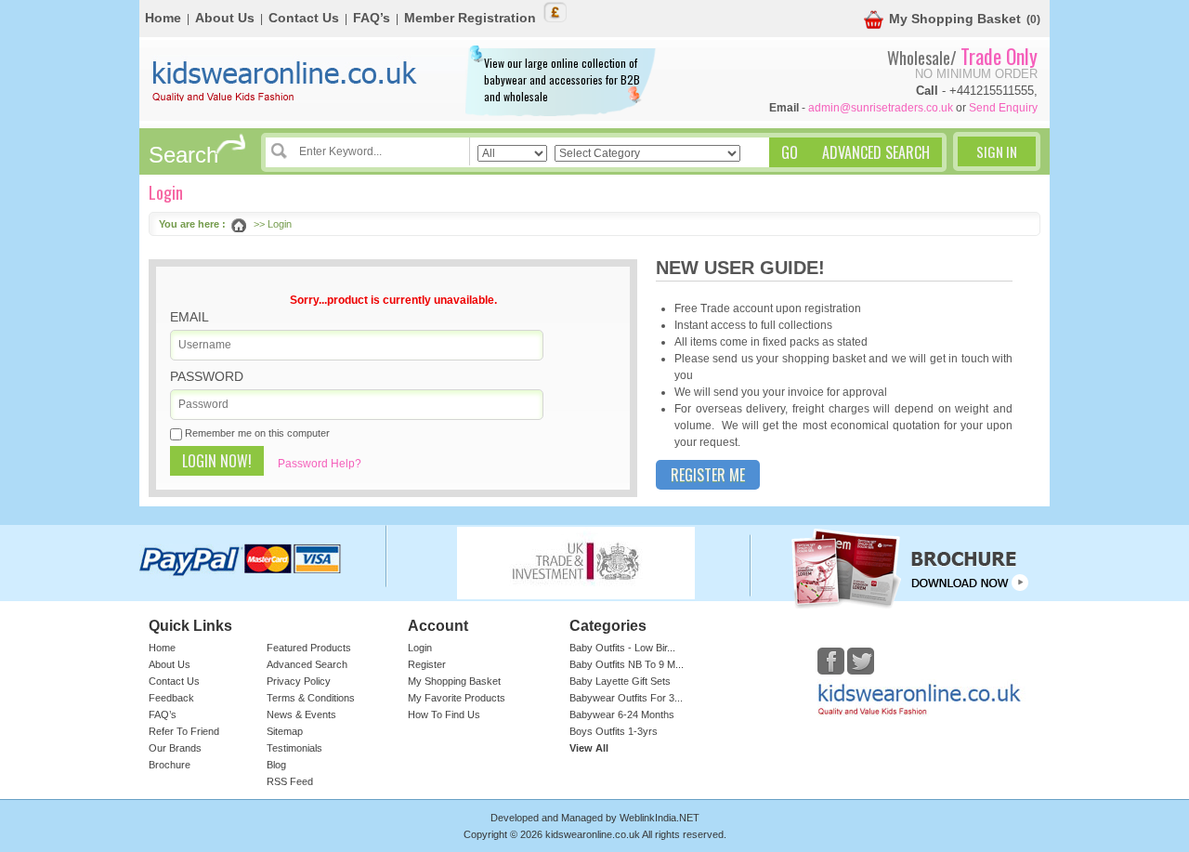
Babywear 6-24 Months (621, 714)
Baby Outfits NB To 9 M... (626, 664)
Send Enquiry (1003, 107)
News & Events (301, 714)
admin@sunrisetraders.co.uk (880, 107)
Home (163, 17)
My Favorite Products (456, 697)
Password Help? (319, 463)
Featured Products (309, 647)
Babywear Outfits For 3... (626, 697)
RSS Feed (290, 781)
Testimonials (294, 748)
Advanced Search (307, 664)
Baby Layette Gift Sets (620, 681)
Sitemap (285, 731)
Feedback (171, 697)
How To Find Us (444, 714)
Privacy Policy (299, 681)
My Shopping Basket (955, 18)
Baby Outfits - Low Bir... (622, 647)
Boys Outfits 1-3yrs (613, 731)
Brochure (169, 764)
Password (206, 376)
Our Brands (175, 748)
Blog (276, 764)
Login (420, 647)
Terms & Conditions (311, 697)
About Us (225, 17)
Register (427, 664)
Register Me (708, 475)
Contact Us (303, 17)
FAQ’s (371, 17)
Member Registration (470, 17)
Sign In (996, 151)
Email (189, 316)
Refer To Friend (184, 731)
